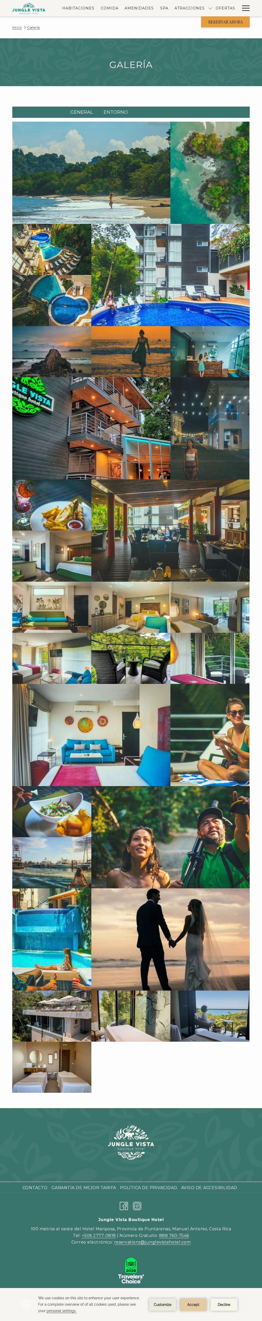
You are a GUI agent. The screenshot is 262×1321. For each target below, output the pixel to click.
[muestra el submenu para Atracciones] (210, 8)
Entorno (116, 112)
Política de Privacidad (149, 1187)
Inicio (17, 27)
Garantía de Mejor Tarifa (84, 1187)
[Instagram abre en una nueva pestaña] (137, 1205)
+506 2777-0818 (99, 1235)
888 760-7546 (174, 1235)
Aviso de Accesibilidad (209, 1187)
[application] (131, 1304)
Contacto (36, 1187)
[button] (91, 173)
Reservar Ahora (225, 22)
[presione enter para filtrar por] (138, 113)
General (81, 112)
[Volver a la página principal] (29, 8)
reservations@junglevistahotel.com (152, 1242)
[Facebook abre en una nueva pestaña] (124, 1205)
